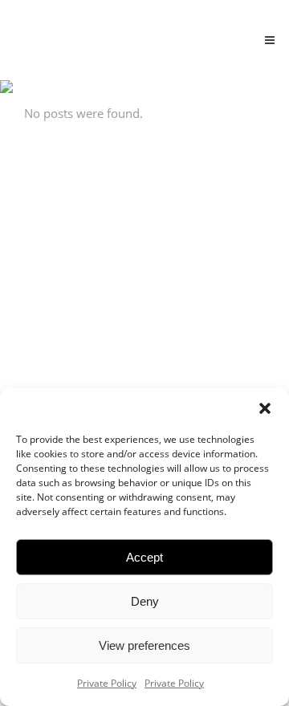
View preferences (144, 645)
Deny (145, 601)
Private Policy (106, 683)
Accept (144, 557)
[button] (265, 408)
